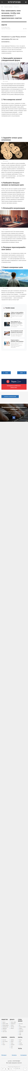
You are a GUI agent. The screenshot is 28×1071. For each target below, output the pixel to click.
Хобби (20, 1034)
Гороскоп (4, 1022)
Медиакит (3, 1055)
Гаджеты (20, 1039)
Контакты (14, 1055)
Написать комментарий (10, 396)
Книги (3, 1043)
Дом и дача (21, 1023)
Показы (12, 1043)
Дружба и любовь (5, 1023)
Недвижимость (13, 1023)
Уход (11, 1047)
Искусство (4, 1039)
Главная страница (8, 6)
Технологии (21, 1044)
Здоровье (12, 1039)
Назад (6, 372)
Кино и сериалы (5, 1041)
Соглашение (23, 1055)
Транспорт (12, 1026)
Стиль (12, 1046)
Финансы (12, 1028)
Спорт (20, 1033)
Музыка (4, 1044)
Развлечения (21, 1031)
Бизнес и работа (13, 1022)
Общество (16, 6)
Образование (5, 1028)
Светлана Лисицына (5, 28)
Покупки (12, 1025)
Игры (20, 1041)
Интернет (20, 1043)
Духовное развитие (6, 1025)
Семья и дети (5, 1031)
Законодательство (5, 1026)
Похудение (12, 1044)
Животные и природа (22, 1026)
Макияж (12, 1041)
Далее (21, 372)
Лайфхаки (20, 1028)
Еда (19, 1025)
